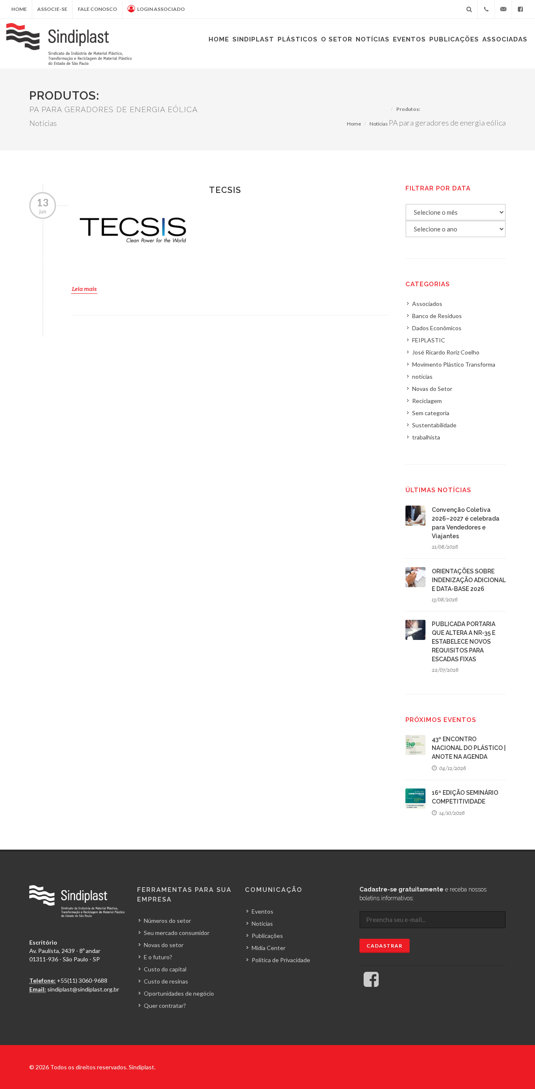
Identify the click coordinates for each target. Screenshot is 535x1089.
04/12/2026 (452, 768)
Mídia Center (268, 947)
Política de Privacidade (281, 959)
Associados (427, 303)
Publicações (454, 39)
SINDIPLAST (253, 39)
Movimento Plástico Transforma (453, 364)
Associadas (504, 39)
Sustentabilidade (434, 425)
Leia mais (84, 289)
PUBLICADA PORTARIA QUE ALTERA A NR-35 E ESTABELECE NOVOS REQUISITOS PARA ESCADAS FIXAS (463, 642)
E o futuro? (158, 957)
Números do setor (167, 920)
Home (19, 9)
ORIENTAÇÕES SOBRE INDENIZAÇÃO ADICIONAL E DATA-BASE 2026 (469, 580)
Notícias (373, 39)
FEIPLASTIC (428, 340)
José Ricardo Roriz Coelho (445, 352)
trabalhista (426, 437)
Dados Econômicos (436, 327)
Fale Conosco (97, 9)
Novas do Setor (432, 388)
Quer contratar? (165, 1005)
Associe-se (52, 9)
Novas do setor (163, 944)
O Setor (336, 39)
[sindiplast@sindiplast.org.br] (503, 9)
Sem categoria (430, 412)
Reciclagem (427, 400)
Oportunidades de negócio (179, 993)
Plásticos (298, 39)
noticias (422, 376)
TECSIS (225, 190)
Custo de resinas (166, 981)
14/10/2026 (451, 813)
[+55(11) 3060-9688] (486, 9)
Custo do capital (165, 969)
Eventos (409, 39)
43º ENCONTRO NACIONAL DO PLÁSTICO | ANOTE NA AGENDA (469, 748)
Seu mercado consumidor (176, 932)
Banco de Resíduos (437, 315)
